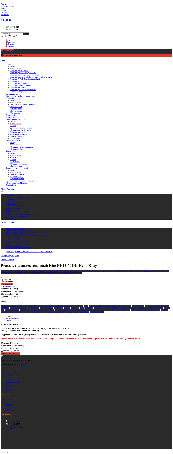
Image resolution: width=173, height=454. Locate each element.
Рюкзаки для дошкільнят (20, 83)
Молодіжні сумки (13, 141)
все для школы (24, 306)
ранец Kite (28, 271)
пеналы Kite (58, 308)
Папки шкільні (16, 107)
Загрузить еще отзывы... (10, 353)
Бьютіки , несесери (18, 136)
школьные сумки (7, 273)
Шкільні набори (16, 92)
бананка (9, 306)
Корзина (9, 373)
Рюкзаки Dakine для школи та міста (24, 75)
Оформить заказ (12, 376)
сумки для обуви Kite (139, 310)
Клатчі (13, 160)
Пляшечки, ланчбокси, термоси (23, 105)
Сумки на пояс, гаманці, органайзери (21, 181)
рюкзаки (9, 271)
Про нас (4, 4)
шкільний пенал (48, 273)
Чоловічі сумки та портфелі (17, 168)
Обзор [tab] (8, 316)
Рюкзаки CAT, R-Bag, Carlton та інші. (25, 79)
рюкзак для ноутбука (134, 308)
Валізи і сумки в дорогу (15, 119)
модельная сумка (108, 306)
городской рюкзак (37, 306)
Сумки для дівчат (17, 149)
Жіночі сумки (11, 151)
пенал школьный (89, 271)
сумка (38, 310)
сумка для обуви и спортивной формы (140, 271)
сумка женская (92, 310)
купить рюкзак (55, 271)
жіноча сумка (64, 306)
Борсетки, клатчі (17, 179)
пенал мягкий (33, 308)
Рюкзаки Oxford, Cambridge (21, 85)
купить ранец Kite (75, 271)
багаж (3, 306)
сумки (112, 310)
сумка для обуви (162, 271)
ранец (3, 271)
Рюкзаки (9, 64)
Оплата (4, 13)
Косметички (15, 162)
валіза (15, 306)
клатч (86, 306)
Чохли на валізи (16, 138)
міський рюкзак (138, 306)
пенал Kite (19, 273)
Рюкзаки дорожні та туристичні (23, 90)
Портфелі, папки (17, 174)
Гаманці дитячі (16, 109)
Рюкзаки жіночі (16, 81)
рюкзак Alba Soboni (108, 308)
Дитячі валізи (11, 115)
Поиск (26, 34)
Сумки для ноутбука (18, 164)
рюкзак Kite (121, 308)
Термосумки (15, 113)
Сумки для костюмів (18, 134)
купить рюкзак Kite (41, 271)
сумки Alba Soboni (122, 310)
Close (3, 60)
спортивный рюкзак (28, 310)
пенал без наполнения (33, 273)
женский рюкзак (52, 306)
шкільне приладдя (68, 312)
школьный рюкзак (74, 273)
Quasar (26, 364)
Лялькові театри (12, 185)
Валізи (13, 126)
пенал (99, 271)
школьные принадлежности (113, 271)
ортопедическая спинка (154, 306)
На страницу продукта (10, 256)
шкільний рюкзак (97, 312)
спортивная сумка (12, 310)
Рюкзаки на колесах (18, 88)
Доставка (4, 10)
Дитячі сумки (11, 117)
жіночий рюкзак (76, 306)
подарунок (75, 308)
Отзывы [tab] (9, 321)
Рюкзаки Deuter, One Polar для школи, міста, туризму (31, 77)
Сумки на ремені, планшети (21, 147)
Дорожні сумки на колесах (21, 128)
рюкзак (64, 271)
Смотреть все (15, 68)
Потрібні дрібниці (13, 98)
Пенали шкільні (12, 94)
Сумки (13, 158)
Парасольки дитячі (17, 111)
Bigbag (3, 189)
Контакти (5, 15)
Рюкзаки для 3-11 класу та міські (23, 73)
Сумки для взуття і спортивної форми (21, 96)
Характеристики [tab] (12, 318)
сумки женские (154, 310)
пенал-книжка (61, 273)
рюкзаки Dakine (156, 308)
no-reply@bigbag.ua (13, 426)
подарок (67, 308)
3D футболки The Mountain (16, 183)
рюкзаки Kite (18, 271)
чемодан (164, 310)
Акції (3, 8)
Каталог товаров (7, 50)
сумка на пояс (104, 310)
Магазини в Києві (8, 6)
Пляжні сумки (16, 166)
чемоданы (5, 312)
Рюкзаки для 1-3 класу (19, 71)
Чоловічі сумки (16, 177)
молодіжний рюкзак (123, 306)
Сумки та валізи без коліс (20, 130)
